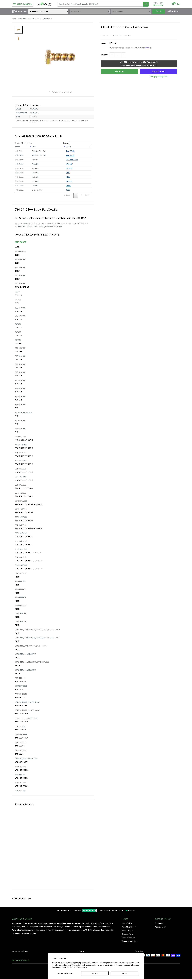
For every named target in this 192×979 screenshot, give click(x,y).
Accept (95, 973)
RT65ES (69, 181)
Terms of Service (128, 938)
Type (34, 147)
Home (14, 19)
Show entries (23, 143)
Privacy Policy (81, 967)
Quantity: (104, 55)
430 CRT (69, 168)
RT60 (68, 173)
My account (158, 5)
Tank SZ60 (70, 155)
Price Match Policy (129, 927)
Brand (17, 147)
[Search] (146, 4)
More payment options (158, 76)
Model (68, 147)
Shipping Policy (128, 934)
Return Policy (127, 923)
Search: (66, 143)
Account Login (160, 927)
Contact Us (159, 923)
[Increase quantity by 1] (123, 55)
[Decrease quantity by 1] (112, 55)
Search (158, 11)
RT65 (68, 177)
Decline (124, 973)
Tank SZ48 (70, 151)
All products (22, 19)
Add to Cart (119, 71)
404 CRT (69, 164)
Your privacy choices (129, 941)
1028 (68, 190)
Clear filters (173, 11)
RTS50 (68, 186)
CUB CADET (105, 35)
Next (87, 195)
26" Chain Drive (72, 160)
